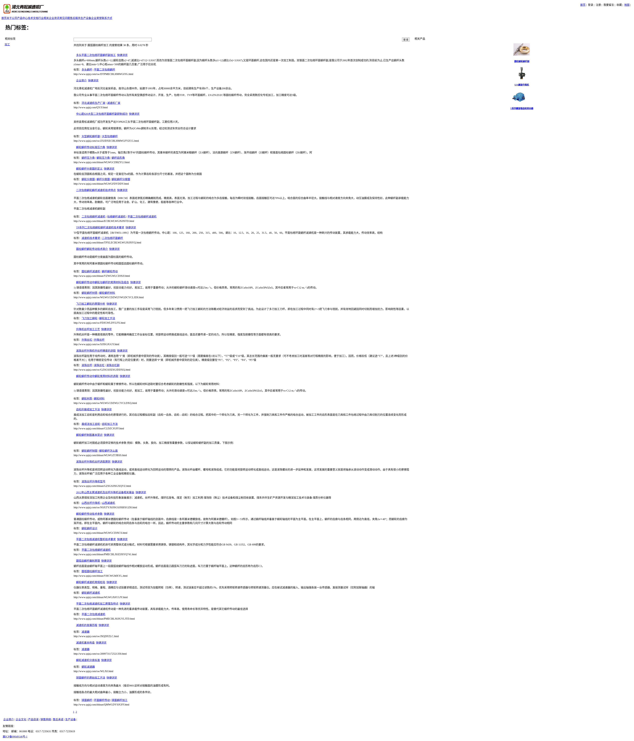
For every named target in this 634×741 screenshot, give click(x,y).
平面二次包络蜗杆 (104, 69)
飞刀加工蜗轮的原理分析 (90, 303)
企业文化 (21, 719)
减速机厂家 (113, 103)
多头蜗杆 (87, 69)
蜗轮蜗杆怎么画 (108, 450)
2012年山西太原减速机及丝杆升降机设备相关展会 (105, 492)
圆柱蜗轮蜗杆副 (521, 61)
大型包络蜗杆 (110, 136)
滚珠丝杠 (99, 365)
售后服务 (75, 18)
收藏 (619, 4)
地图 (627, 4)
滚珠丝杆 (87, 365)
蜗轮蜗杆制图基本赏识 (89, 435)
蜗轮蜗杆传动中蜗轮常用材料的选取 (97, 376)
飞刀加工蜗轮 (89, 318)
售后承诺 (58, 719)
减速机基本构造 (85, 642)
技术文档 (33, 18)
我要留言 (608, 4)
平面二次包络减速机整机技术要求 (96, 539)
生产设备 (86, 18)
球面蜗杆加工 (119, 700)
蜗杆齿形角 (118, 157)
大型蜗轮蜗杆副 (91, 136)
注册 (598, 4)
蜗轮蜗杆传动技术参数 (89, 513)
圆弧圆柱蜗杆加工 (92, 571)
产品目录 (33, 719)
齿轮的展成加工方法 (88, 409)
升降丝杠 (87, 339)
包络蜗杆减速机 (116, 216)
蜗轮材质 (87, 398)
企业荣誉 (96, 18)
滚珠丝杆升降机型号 (93, 481)
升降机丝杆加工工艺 (88, 329)
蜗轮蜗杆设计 (89, 528)
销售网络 (45, 719)
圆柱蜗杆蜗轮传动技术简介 (92, 249)
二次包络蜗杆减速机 (93, 216)
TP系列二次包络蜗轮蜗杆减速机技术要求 (100, 227)
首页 (582, 4)
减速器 (85, 631)
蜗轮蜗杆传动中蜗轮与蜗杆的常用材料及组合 (102, 282)
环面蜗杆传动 (102, 700)
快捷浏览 (122, 55)
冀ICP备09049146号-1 (15, 736)
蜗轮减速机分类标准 (88, 660)
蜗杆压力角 (88, 157)
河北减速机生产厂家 (93, 103)
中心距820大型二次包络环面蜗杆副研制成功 (102, 113)
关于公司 (12, 18)
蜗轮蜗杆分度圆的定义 (89, 168)
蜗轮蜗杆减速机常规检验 (90, 582)
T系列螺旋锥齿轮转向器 (521, 108)
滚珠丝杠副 (113, 365)
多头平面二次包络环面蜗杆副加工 (96, 55)
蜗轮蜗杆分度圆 (121, 179)
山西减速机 (108, 503)
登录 (590, 4)
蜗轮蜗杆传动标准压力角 (90, 147)
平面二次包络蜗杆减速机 (142, 216)
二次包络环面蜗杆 (112, 238)
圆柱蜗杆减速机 (91, 271)
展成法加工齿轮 (91, 424)
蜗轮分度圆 (88, 179)
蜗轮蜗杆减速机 (91, 592)
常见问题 (64, 18)
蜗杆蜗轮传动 (110, 271)
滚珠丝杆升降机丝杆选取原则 (93, 461)
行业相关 (43, 18)
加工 (7, 44)
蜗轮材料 (99, 398)
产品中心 (22, 18)
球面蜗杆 (87, 700)
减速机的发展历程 (86, 625)
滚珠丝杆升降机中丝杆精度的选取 (96, 350)
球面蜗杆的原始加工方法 (90, 677)
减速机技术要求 (91, 238)
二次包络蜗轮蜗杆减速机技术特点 (96, 190)
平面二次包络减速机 (93, 614)
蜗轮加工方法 (107, 318)
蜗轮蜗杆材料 (107, 292)
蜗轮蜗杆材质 (89, 292)
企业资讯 (54, 18)
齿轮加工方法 (110, 424)
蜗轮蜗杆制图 (89, 450)
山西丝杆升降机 (91, 503)
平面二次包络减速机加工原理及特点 (97, 603)
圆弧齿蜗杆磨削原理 (88, 560)
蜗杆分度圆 (103, 179)
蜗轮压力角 (103, 157)
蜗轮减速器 (88, 666)
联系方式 (107, 18)
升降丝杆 (99, 339)
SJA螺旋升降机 (521, 85)
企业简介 (81, 80)
